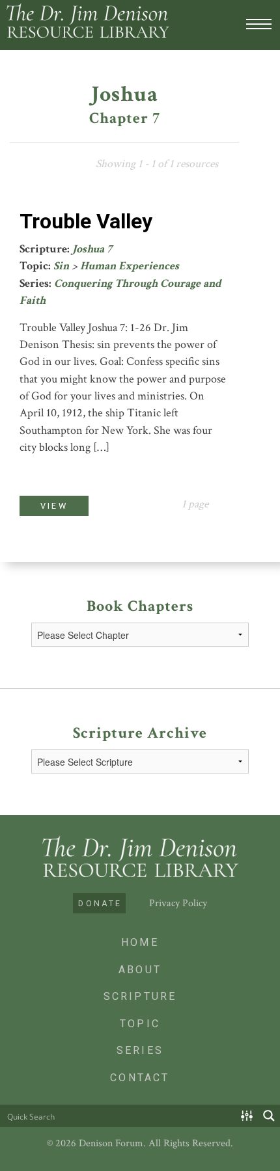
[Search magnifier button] (269, 1116)
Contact (139, 1077)
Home (140, 942)
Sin (61, 265)
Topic (140, 1023)
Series (140, 1050)
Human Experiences (129, 265)
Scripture (140, 996)
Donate (100, 903)
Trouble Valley (86, 221)
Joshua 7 (92, 248)
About (140, 969)
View (54, 506)
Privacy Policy (178, 903)
